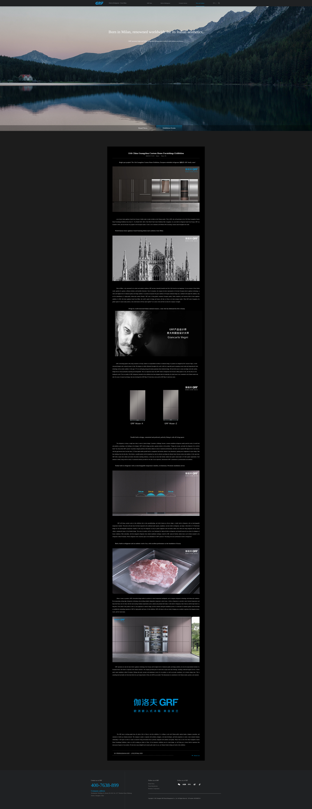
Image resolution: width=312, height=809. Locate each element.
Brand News (142, 128)
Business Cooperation (153, 788)
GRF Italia (149, 3)
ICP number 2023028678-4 (194, 798)
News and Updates (200, 3)
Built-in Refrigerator (165, 3)
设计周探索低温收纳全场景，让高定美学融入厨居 (128, 753)
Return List (196, 755)
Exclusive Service (183, 3)
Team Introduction (153, 786)
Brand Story (151, 783)
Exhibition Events (169, 128)
